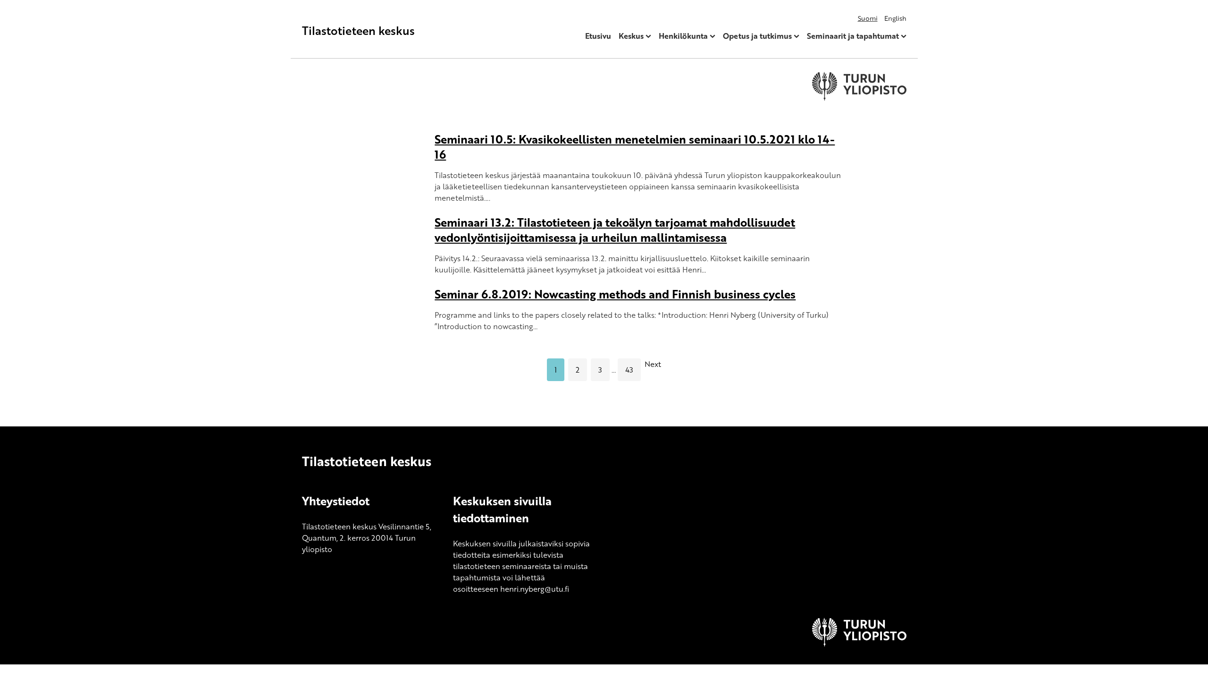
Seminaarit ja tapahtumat (853, 36)
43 (629, 369)
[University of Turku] (859, 643)
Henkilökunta (683, 36)
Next (653, 364)
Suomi (868, 18)
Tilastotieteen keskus (358, 30)
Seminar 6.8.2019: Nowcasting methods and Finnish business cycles (615, 294)
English (895, 18)
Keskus (631, 36)
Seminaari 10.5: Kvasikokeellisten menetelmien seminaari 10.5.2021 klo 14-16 (635, 146)
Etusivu (598, 36)
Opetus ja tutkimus (757, 36)
